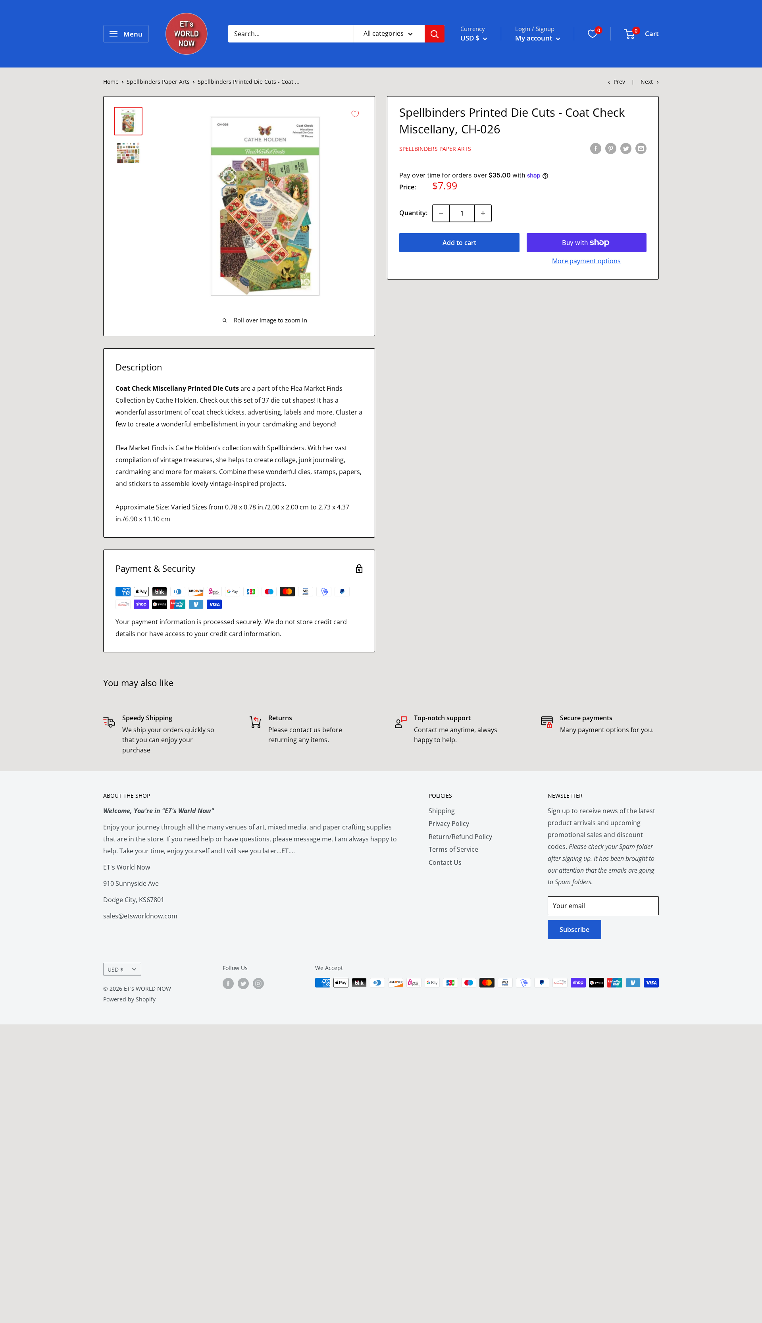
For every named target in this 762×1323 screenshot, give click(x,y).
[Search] (434, 33)
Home (111, 81)
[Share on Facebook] (595, 148)
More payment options (586, 260)
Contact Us (445, 862)
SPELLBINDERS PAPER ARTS (435, 148)
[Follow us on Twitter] (243, 983)
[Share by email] (641, 148)
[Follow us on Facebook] (228, 983)
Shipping (442, 810)
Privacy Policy (449, 823)
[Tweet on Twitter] (625, 148)
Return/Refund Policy (460, 836)
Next (647, 81)
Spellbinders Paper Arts (158, 81)
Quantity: (413, 212)
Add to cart (459, 242)
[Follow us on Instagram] (258, 983)
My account (534, 37)
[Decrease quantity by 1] (441, 213)
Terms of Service (453, 849)
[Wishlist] (592, 33)
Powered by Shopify (129, 999)
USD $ (115, 969)
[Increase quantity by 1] (483, 213)
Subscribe (574, 929)
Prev (619, 81)
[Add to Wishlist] (355, 113)
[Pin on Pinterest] (610, 148)
